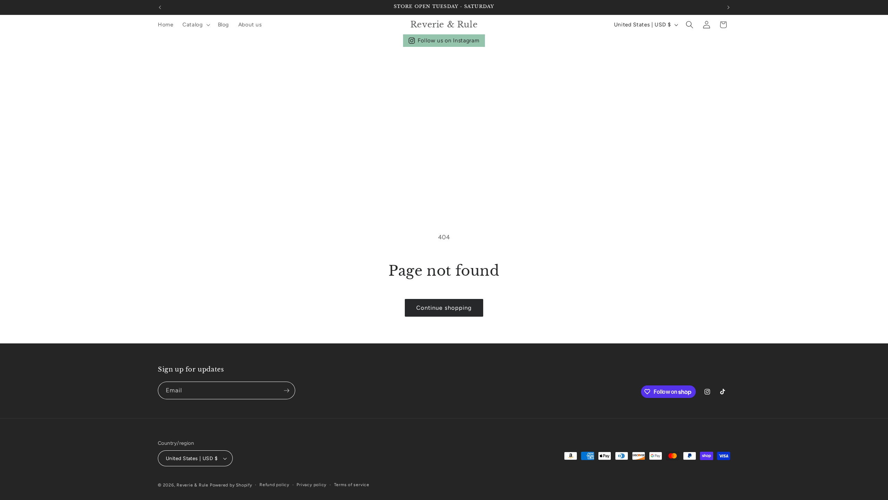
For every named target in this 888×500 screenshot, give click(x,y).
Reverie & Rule (192, 485)
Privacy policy (311, 484)
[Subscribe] (286, 391)
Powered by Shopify (231, 485)
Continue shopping (444, 307)
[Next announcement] (728, 7)
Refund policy (274, 484)
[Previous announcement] (160, 7)
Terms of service (351, 484)
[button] (195, 25)
